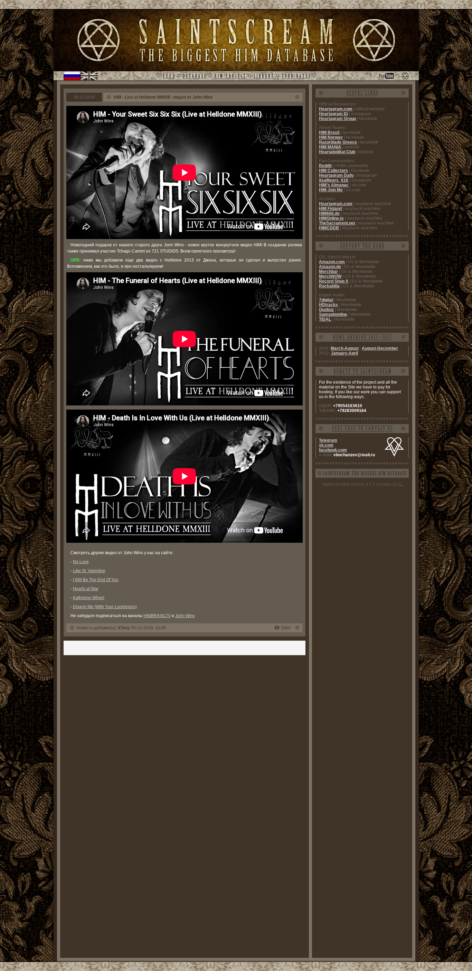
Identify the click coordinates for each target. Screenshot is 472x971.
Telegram (328, 440)
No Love (81, 561)
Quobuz (326, 309)
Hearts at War (85, 588)
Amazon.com (332, 261)
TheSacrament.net (337, 223)
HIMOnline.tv (331, 218)
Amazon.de (330, 266)
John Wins (185, 615)
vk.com (326, 445)
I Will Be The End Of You (96, 579)
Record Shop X (333, 281)
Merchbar (328, 271)
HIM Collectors (333, 170)
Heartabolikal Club (337, 151)
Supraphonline (333, 314)
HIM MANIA (330, 147)
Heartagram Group (337, 118)
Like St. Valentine (89, 570)
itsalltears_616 (333, 180)
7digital (326, 299)
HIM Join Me (331, 189)
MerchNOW (330, 276)
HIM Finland (330, 208)
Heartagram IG (333, 113)
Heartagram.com (335, 109)
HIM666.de (329, 213)
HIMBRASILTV (157, 615)
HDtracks (328, 304)
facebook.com (333, 450)
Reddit (325, 165)
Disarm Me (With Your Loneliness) (105, 606)
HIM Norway (331, 137)
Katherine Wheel (88, 597)
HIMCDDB (329, 228)
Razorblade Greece (338, 142)
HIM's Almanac (334, 185)
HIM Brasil (329, 132)
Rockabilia (329, 286)
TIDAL (325, 319)
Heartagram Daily (336, 175)
